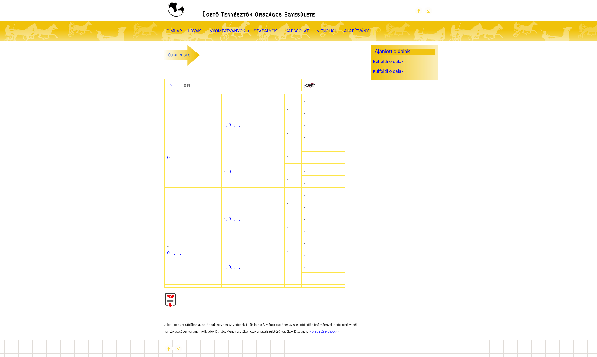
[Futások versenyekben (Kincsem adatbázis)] (323, 85)
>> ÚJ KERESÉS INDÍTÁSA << (323, 331)
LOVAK (194, 30)
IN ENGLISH (326, 30)
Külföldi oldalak (388, 71)
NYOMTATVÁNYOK (227, 30)
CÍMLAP (174, 30)
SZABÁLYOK (265, 30)
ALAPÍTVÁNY (356, 30)
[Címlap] (240, 10)
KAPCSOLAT (297, 30)
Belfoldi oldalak (388, 61)
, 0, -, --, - (233, 124)
